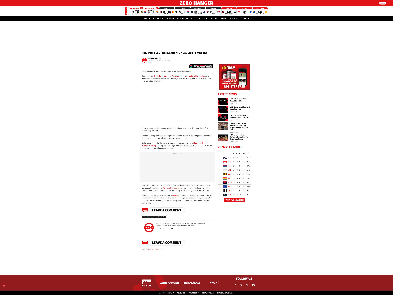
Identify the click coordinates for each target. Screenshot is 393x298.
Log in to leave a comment (152, 249)
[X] (169, 228)
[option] (135, 11)
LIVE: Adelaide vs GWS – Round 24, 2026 (239, 100)
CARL (230, 195)
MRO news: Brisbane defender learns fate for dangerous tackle (239, 137)
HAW (229, 174)
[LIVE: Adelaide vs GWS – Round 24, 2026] (223, 101)
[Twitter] (241, 285)
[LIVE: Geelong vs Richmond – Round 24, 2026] (223, 109)
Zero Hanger (154, 58)
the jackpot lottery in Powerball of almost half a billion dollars (179, 76)
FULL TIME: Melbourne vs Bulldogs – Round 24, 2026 (239, 116)
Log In (382, 3)
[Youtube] (172, 228)
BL (228, 166)
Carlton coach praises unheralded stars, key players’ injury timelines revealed (239, 126)
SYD (229, 162)
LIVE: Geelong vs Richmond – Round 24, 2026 (240, 108)
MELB (230, 182)
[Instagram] (161, 228)
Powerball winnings (171, 188)
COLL (229, 190)
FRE (229, 158)
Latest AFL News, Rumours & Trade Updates (154, 217)
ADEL (229, 178)
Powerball (177, 195)
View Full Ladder (234, 200)
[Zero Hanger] (196, 3)
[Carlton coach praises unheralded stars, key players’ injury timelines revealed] (223, 126)
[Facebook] (157, 228)
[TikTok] (165, 228)
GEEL (229, 170)
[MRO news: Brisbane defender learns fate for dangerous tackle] (223, 137)
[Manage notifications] (4, 285)
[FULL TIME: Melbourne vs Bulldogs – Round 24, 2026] (223, 117)
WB (229, 186)
